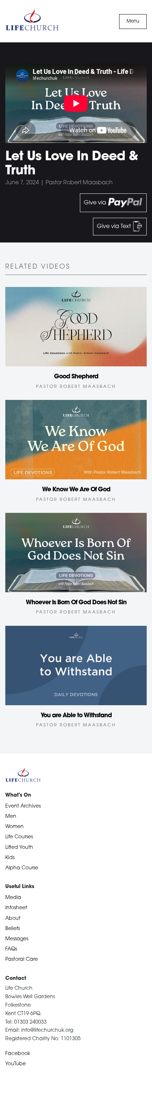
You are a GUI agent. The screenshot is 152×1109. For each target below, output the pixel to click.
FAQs (11, 949)
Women (14, 826)
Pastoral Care (21, 959)
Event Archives (23, 806)
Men (10, 816)
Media (13, 897)
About (13, 918)
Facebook (17, 1053)
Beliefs (12, 928)
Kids (9, 858)
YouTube (15, 1064)
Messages (16, 939)
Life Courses (19, 837)
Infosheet (16, 908)
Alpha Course (21, 868)
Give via (95, 203)
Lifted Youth (19, 847)
